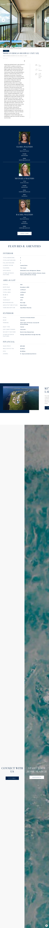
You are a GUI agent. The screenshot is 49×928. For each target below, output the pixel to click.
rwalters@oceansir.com (24, 227)
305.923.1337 (24, 187)
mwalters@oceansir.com (24, 191)
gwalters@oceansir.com (24, 159)
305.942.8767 (24, 223)
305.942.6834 (24, 155)
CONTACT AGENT (24, 233)
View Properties (36, 777)
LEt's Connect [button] (12, 778)
